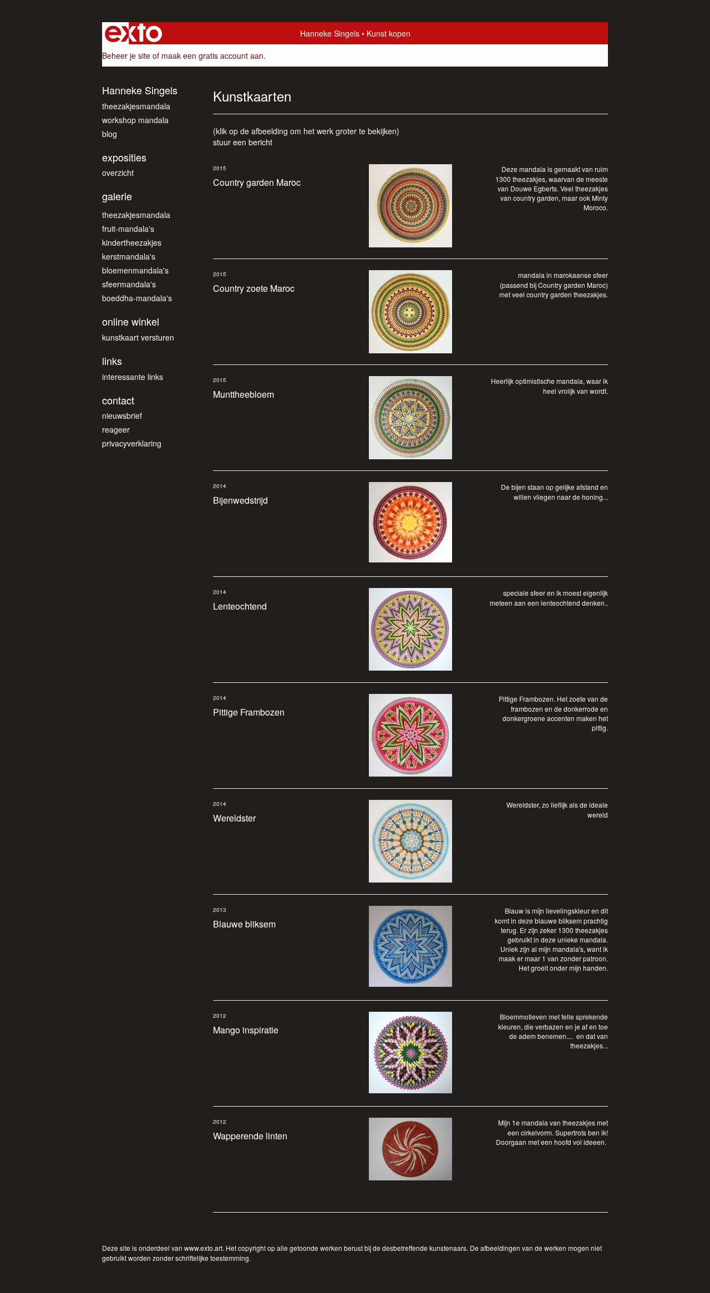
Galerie (117, 196)
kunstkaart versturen (138, 337)
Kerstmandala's (128, 256)
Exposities (124, 157)
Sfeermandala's (129, 284)
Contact (118, 400)
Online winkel (130, 321)
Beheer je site (126, 55)
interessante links (132, 376)
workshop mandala (135, 119)
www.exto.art (203, 1248)
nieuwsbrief (122, 415)
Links (112, 361)
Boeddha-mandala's (137, 297)
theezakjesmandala (136, 105)
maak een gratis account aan (212, 55)
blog (109, 133)
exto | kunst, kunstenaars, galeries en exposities (133, 33)
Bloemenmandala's (135, 270)
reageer (116, 429)
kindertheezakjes (131, 242)
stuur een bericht (242, 142)
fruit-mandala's (128, 228)
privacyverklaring (131, 443)
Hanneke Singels (329, 33)
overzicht (118, 172)
